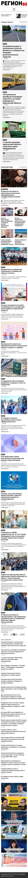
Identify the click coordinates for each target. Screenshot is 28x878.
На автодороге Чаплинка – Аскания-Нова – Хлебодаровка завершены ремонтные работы (13, 667)
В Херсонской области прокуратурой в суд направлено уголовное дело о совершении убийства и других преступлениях (13, 618)
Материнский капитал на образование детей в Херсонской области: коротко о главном (14, 345)
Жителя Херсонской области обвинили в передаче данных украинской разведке (7, 222)
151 (21, 634)
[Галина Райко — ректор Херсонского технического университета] (14, 846)
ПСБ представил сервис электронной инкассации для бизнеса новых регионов (12, 458)
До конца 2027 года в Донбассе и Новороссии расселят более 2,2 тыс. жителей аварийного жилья (13, 714)
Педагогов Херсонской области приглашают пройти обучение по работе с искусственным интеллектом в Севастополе (14, 577)
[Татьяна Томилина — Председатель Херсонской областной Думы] (14, 804)
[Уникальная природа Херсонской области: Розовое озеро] (14, 860)
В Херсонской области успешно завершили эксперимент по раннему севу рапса (13, 747)
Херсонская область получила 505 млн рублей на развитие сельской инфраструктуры (12, 739)
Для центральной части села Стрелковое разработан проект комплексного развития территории (13, 696)
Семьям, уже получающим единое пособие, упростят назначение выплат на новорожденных (11, 496)
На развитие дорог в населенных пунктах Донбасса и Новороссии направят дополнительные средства (13, 51)
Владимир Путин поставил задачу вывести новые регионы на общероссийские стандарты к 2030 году (12, 705)
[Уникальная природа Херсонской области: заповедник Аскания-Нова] (14, 832)
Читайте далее (6, 69)
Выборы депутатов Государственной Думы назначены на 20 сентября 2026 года (14, 689)
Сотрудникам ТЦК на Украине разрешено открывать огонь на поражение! (13, 383)
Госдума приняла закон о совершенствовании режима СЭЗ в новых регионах (13, 770)
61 (11, 634)
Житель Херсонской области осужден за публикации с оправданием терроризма (20, 221)
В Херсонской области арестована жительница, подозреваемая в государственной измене (10, 194)
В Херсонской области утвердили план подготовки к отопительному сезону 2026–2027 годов (12, 755)
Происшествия (4, 189)
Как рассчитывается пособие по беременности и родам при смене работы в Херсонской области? (13, 307)
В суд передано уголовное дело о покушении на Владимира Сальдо (7, 242)
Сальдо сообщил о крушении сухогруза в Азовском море (20, 242)
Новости (5, 43)
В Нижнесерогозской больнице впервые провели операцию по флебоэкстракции (11, 681)
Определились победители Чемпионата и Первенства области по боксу (11, 271)
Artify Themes (10, 876)
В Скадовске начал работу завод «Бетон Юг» (12, 777)
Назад (4, 635)
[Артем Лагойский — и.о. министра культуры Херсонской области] (14, 790)
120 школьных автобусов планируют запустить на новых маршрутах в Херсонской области (12, 98)
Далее (23, 635)
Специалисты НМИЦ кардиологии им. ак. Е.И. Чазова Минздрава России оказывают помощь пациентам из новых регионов (13, 536)
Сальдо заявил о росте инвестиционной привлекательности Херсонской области (13, 731)
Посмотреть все (23, 22)
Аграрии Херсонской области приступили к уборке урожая (11, 674)
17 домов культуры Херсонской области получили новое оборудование (12, 145)
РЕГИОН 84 (15, 874)
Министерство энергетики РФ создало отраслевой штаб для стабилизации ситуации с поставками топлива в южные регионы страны (14, 722)
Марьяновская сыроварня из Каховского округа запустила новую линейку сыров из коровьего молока (13, 762)
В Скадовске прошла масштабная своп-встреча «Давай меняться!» (11, 420)
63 (16, 634)
